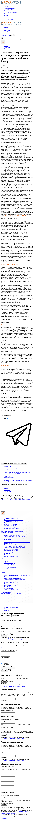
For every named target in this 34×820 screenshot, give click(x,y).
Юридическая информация (8, 510)
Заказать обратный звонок (11, 607)
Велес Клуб (7, 553)
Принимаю (4, 818)
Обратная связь (8, 608)
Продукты (6, 27)
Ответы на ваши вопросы (11, 556)
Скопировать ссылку (6, 463)
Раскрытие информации (10, 12)
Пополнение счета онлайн (11, 550)
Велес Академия (8, 554)
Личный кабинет (8, 543)
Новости (6, 13)
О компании (7, 30)
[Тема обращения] (5, 657)
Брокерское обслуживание (11, 518)
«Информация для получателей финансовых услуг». (11, 647)
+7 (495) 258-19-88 (15, 499)
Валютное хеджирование (10, 525)
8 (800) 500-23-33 (5, 499)
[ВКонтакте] (7, 418)
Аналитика (7, 28)
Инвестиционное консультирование (13, 520)
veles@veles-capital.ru (26, 499)
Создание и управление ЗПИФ (12, 521)
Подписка (6, 610)
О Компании (7, 491)
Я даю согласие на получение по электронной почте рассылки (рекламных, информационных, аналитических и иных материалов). (17, 733)
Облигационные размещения (12, 535)
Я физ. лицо (6, 663)
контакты (3, 592)
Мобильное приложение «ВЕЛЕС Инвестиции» (17, 542)
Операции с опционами (10, 524)
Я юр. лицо (6, 664)
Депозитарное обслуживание (12, 527)
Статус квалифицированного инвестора (14, 546)
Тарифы (6, 568)
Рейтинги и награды (9, 8)
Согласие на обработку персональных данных (13, 639)
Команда (6, 6)
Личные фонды (8, 522)
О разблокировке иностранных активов (14, 547)
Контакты (6, 15)
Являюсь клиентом (8, 666)
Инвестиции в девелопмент (11, 528)
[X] (5, 418)
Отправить (3, 636)
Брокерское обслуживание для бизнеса (14, 536)
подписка (8, 592)
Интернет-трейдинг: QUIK (11, 549)
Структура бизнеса (9, 9)
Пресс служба (10, 19)
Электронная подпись (10, 552)
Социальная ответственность (12, 11)
